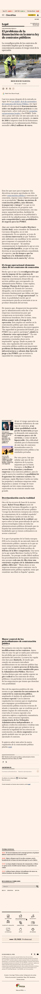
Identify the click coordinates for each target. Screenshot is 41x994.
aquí (10, 747)
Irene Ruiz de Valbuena (20, 81)
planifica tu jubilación (8, 925)
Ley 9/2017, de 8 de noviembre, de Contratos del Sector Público (19, 102)
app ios (20, 931)
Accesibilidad (19, 977)
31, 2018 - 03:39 (20, 83)
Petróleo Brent (31, 11)
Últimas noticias (8, 849)
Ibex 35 (5, 11)
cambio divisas (20, 925)
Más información (6, 780)
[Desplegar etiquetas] (38, 771)
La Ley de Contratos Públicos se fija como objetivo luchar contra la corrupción (7, 460)
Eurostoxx (10, 890)
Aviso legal (12, 975)
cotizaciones (8, 931)
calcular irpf (8, 918)
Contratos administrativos (9, 771)
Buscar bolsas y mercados (11, 881)
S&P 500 (17, 11)
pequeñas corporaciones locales (19, 112)
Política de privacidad (10, 977)
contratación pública (16, 195)
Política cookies (19, 975)
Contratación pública (9, 28)
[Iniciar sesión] (38, 15)
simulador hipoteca (20, 918)
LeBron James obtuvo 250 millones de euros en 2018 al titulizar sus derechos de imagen (19, 872)
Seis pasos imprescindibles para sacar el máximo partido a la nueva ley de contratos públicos (7, 437)
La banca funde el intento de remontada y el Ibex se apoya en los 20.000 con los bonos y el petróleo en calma (20, 865)
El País (36, 19)
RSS (28, 977)
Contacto (6, 975)
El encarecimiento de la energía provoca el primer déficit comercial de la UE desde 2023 (20, 853)
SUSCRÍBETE (32, 15)
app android (33, 931)
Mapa (25, 977)
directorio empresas (33, 925)
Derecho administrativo (25, 771)
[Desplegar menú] (3, 15)
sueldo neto (33, 918)
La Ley (33, 25)
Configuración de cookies (30, 975)
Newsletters (32, 977)
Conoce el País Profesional (20, 939)
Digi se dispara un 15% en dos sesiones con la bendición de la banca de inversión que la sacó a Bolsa (19, 859)
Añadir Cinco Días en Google (12, 93)
